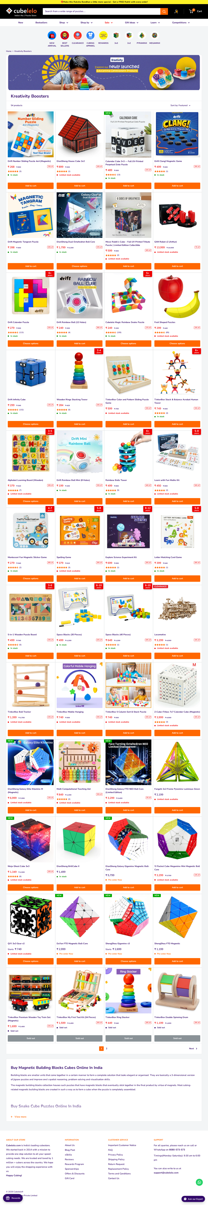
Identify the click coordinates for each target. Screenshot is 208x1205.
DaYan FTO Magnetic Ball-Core (72, 943)
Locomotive (160, 634)
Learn (154, 22)
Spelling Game (64, 557)
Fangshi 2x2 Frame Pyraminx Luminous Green (177, 789)
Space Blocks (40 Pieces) (118, 634)
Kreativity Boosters (23, 51)
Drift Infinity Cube (17, 399)
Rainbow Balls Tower (116, 480)
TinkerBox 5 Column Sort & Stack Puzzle (126, 711)
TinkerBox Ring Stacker (117, 1017)
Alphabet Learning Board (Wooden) (25, 480)
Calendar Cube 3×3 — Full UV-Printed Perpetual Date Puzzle (124, 163)
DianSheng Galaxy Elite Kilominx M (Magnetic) (25, 791)
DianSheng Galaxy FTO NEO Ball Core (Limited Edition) (125, 791)
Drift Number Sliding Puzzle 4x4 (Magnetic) (29, 161)
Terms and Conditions (119, 1173)
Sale (107, 22)
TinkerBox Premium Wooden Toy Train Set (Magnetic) (29, 1019)
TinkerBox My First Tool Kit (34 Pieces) (76, 1017)
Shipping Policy (116, 1159)
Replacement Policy (118, 1168)
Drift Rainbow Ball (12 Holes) (71, 322)
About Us (70, 1145)
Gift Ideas (130, 22)
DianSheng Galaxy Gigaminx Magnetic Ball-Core (127, 868)
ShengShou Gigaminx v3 (118, 943)
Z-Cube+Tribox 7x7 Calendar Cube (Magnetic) (177, 711)
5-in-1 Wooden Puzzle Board (22, 634)
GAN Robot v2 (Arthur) (165, 241)
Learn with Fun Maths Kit (166, 480)
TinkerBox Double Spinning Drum (171, 1017)
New (20, 22)
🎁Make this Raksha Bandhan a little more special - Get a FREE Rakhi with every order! (104, 1)
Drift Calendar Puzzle (18, 322)
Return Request (116, 1164)
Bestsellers (41, 22)
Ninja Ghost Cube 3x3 (18, 866)
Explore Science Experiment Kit (121, 557)
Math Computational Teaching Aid (73, 789)
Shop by (85, 22)
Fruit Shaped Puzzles (164, 322)
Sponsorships (72, 1168)
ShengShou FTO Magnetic (167, 943)
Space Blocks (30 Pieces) (69, 634)
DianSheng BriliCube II (68, 866)
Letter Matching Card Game (168, 557)
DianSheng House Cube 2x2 (71, 161)
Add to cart (30, 185)
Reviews (69, 1159)
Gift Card (69, 1178)
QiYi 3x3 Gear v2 (16, 943)
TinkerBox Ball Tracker (19, 711)
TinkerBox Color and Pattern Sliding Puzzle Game (127, 401)
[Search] (164, 11)
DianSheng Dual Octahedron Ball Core (76, 241)
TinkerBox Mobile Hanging (70, 711)
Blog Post (70, 1150)
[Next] (161, 37)
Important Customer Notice (122, 1145)
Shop (62, 22)
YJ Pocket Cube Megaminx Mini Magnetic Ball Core (177, 868)
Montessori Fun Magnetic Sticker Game (27, 557)
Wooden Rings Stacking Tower (72, 399)
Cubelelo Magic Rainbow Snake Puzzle (125, 322)
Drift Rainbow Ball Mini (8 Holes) (73, 480)
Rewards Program (74, 1164)
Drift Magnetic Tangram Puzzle (23, 241)
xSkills (68, 1154)
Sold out (31, 1038)
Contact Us (113, 1178)
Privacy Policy (115, 1154)
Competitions (179, 22)
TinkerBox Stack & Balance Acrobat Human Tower (176, 401)
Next (191, 1048)
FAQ (110, 1150)
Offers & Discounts (75, 1173)
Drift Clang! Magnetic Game (168, 161)
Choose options (79, 266)
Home (8, 51)
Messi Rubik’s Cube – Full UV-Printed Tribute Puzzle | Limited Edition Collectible (128, 243)
